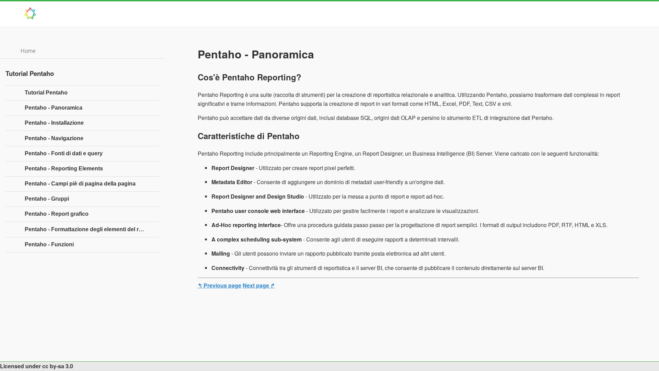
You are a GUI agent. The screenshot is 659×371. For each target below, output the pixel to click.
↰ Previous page (219, 285)
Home (28, 51)
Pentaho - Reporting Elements (64, 168)
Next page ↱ (259, 285)
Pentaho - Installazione (54, 123)
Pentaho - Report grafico (57, 214)
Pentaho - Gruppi (47, 199)
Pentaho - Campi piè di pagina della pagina (80, 184)
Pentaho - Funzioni (49, 244)
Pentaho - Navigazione (54, 138)
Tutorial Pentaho (46, 92)
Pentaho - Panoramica (53, 108)
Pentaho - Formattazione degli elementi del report (88, 229)
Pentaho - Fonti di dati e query (64, 153)
